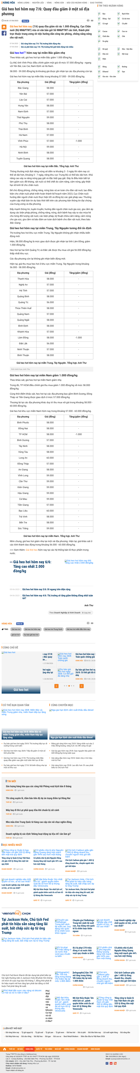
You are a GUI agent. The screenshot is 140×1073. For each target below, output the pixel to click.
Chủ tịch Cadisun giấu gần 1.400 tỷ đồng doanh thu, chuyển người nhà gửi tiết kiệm (79, 863)
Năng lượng (23, 3)
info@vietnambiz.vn (18, 1068)
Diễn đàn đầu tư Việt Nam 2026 (93, 1036)
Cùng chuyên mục (62, 705)
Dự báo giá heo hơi (31, 634)
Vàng (49, 3)
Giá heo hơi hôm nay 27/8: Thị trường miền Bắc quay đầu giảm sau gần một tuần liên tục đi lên (24, 759)
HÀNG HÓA (29, 1049)
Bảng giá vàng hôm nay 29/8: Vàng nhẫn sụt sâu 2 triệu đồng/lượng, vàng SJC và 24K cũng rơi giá (72, 745)
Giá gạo (48, 1036)
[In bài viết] (89, 20)
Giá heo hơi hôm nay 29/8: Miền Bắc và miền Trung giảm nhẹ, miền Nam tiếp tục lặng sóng (23, 734)
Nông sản (59, 3)
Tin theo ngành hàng (110, 5)
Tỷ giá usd (39, 1032)
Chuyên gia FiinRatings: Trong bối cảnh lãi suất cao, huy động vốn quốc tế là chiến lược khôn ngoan (84, 926)
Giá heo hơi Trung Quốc (53, 629)
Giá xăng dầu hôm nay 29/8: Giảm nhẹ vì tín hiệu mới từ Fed (71, 759)
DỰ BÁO (20, 1049)
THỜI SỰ (12, 1049)
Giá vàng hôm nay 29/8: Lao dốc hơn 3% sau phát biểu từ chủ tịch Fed (72, 766)
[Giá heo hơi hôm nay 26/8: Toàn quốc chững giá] (51, 658)
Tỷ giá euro (60, 1032)
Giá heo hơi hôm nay (21, 26)
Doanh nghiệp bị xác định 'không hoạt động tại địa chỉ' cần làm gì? (38, 834)
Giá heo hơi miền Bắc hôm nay (78, 629)
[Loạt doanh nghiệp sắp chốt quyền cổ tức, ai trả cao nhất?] (17, 880)
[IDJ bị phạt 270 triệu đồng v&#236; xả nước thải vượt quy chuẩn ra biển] (63, 951)
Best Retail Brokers (71, 1036)
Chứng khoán (38, 869)
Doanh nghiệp (7, 869)
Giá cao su (57, 1036)
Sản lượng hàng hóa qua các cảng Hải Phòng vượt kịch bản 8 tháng (38, 786)
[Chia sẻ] (4, 33)
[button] (56, 686)
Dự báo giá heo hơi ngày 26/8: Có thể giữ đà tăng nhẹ (72, 672)
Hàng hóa (9, 2)
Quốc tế (36, 900)
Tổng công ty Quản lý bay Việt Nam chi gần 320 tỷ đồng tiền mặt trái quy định (16, 861)
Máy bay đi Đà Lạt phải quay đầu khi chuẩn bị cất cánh (32, 810)
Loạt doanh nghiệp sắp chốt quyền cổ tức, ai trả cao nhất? (16, 886)
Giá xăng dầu (125, 1032)
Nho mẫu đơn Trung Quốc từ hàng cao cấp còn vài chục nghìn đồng (39, 822)
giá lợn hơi (16, 634)
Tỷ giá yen (49, 1032)
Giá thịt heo (32, 550)
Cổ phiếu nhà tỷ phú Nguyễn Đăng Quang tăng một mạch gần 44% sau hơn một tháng (47, 861)
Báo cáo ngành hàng (77, 3)
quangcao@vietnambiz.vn (120, 1059)
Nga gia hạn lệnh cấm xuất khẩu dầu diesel (72, 737)
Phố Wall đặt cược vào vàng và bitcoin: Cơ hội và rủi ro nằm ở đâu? (49, 1006)
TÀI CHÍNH (48, 1049)
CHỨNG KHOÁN (69, 1049)
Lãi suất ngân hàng (110, 1032)
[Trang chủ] (4, 27)
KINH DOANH (95, 1049)
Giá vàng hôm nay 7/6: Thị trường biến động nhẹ (40, 43)
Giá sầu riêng (26, 1036)
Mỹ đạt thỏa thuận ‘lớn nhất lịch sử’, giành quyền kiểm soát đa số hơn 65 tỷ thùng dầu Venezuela (48, 892)
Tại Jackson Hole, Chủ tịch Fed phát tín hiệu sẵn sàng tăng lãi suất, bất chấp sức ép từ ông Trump (80, 892)
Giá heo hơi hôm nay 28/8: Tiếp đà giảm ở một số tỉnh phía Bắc (24, 752)
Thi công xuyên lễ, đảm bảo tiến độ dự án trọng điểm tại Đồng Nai (38, 798)
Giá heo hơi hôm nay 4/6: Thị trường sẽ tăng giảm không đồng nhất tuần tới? (57, 597)
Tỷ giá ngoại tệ (27, 1032)
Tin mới (11, 781)
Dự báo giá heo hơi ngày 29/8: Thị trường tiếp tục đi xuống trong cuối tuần (25, 745)
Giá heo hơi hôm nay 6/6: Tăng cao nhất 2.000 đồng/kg (32, 566)
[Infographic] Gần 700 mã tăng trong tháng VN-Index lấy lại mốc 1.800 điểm (83, 976)
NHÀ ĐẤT (58, 1049)
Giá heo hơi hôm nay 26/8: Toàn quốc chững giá (73, 655)
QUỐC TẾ (39, 1049)
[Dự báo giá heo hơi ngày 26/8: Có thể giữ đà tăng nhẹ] (51, 673)
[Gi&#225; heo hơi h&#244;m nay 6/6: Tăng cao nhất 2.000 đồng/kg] (75, 571)
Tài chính (76, 935)
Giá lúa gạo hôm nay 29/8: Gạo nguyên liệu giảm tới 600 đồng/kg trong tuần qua (73, 752)
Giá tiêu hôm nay (94, 1032)
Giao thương (96, 3)
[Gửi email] (92, 20)
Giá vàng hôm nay (12, 1032)
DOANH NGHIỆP (82, 1049)
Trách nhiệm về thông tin (15, 1070)
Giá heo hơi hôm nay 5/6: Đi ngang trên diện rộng (46, 589)
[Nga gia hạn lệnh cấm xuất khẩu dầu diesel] (72, 724)
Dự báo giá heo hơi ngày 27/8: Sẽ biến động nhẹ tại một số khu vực (25, 766)
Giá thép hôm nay (12, 1036)
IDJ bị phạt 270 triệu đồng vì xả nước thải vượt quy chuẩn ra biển (83, 950)
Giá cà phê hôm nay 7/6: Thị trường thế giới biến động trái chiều (47, 47)
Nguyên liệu (38, 3)
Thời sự (8, 802)
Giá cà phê (82, 1032)
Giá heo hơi (16, 629)
